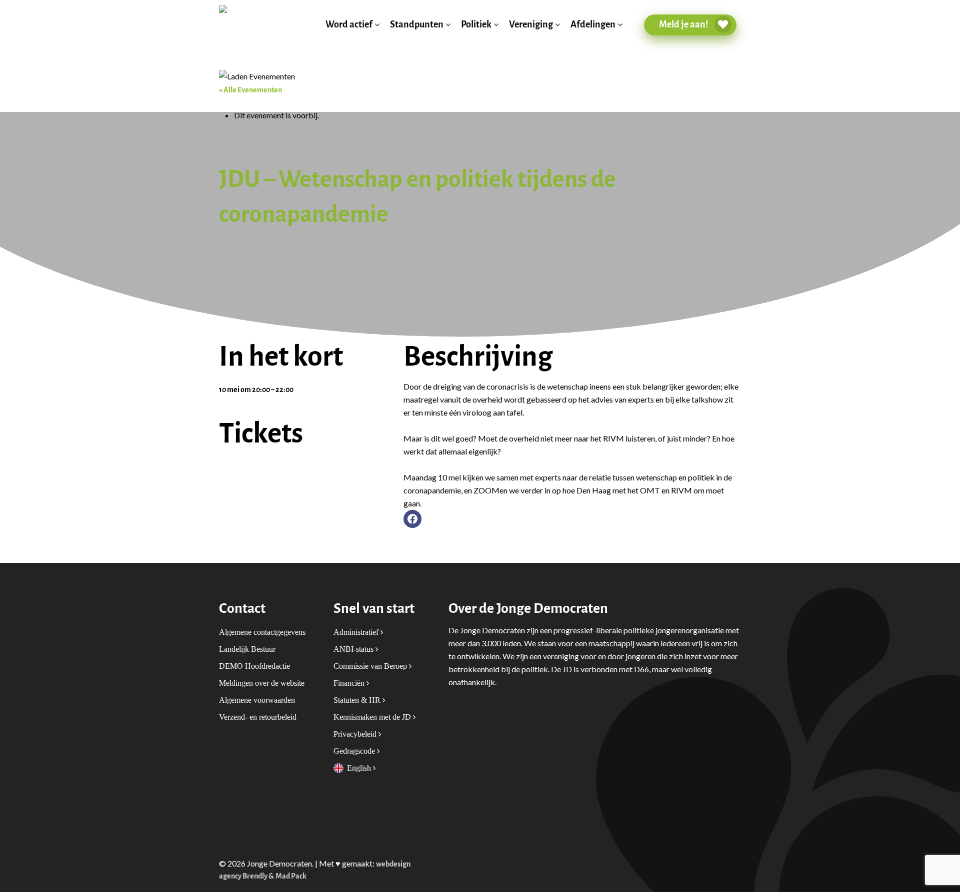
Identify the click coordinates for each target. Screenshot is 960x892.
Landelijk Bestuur (247, 649)
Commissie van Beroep (371, 666)
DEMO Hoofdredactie (254, 666)
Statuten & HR (358, 700)
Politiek (476, 24)
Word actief (349, 24)
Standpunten (417, 24)
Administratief (357, 632)
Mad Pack (291, 876)
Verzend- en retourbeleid (257, 717)
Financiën (350, 683)
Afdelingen (593, 24)
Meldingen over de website (261, 683)
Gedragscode (355, 751)
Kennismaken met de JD (373, 717)
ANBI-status (355, 649)
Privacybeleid (356, 734)
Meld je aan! (684, 24)
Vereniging (531, 24)
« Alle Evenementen (250, 90)
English (360, 768)
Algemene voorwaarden (257, 700)
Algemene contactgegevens (262, 632)
